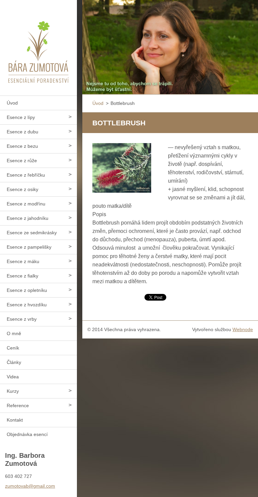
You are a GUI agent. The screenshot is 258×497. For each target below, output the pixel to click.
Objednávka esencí (27, 434)
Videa (13, 376)
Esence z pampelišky (29, 247)
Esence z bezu (22, 146)
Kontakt (15, 420)
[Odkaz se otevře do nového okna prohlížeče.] (121, 167)
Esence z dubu (22, 131)
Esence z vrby (22, 319)
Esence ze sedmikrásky (32, 232)
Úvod (12, 103)
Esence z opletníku (27, 290)
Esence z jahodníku (27, 218)
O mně (14, 333)
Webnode (242, 329)
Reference (18, 405)
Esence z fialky (22, 275)
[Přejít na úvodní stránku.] (38, 43)
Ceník (13, 348)
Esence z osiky (22, 189)
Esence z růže (22, 160)
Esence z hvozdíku (27, 304)
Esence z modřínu (26, 203)
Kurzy (13, 391)
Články (14, 362)
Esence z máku (23, 261)
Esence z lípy (21, 117)
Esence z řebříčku (26, 175)
